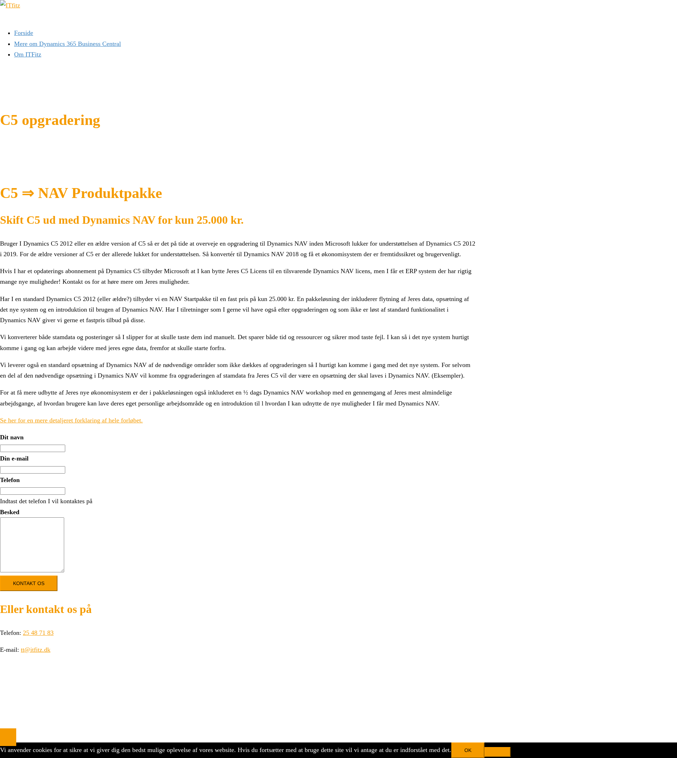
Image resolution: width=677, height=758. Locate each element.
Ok (467, 750)
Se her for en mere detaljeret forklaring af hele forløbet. (71, 420)
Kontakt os (28, 583)
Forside (23, 32)
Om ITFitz (27, 54)
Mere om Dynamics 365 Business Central (67, 43)
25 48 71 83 (38, 632)
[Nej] (497, 752)
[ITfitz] (10, 5)
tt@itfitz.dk (35, 649)
